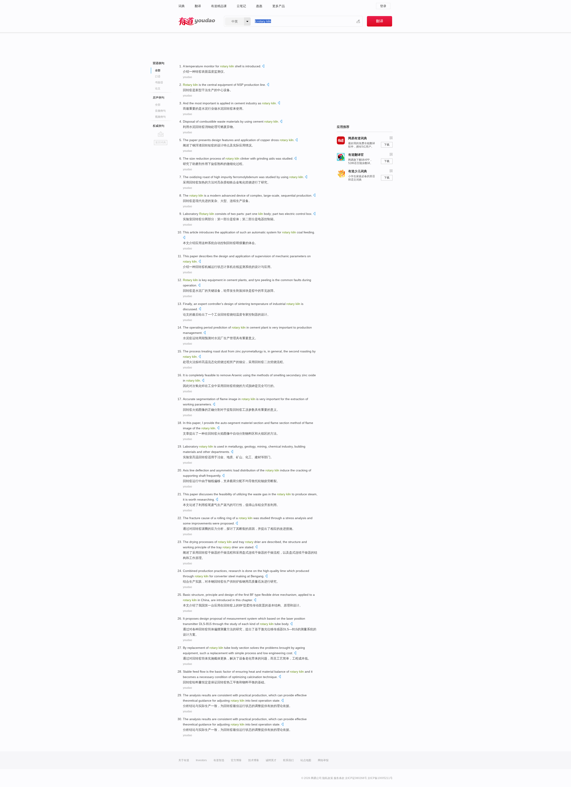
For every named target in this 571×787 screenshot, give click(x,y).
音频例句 (160, 110)
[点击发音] (263, 66)
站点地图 (305, 760)
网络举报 (323, 760)
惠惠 (259, 6)
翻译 (198, 6)
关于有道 (183, 760)
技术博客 (253, 760)
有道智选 (218, 760)
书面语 (159, 82)
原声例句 (158, 97)
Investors (201, 760)
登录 (383, 6)
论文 (157, 88)
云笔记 (241, 6)
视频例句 (160, 116)
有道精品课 (219, 6)
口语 (157, 76)
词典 (181, 6)
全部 (157, 104)
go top (160, 134)
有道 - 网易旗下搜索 (196, 21)
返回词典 (160, 142)
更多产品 (278, 6)
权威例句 (158, 125)
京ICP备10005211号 (380, 778)
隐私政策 (327, 778)
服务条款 (339, 778)
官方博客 (236, 760)
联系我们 (288, 760)
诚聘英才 (271, 760)
